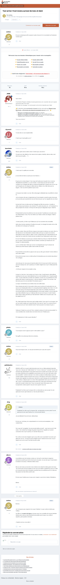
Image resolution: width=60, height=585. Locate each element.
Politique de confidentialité (7, 578)
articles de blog (28, 76)
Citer (20, 41)
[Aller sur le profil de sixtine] (4, 16)
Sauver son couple (21, 64)
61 (9, 44)
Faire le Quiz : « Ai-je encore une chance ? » (38, 73)
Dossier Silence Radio (22, 59)
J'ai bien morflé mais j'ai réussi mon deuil (31, 449)
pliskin (8, 327)
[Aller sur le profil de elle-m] (8, 460)
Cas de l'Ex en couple (38, 62)
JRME (8, 93)
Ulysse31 (8, 129)
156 (9, 377)
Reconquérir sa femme (38, 64)
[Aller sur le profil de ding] (8, 407)
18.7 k (9, 106)
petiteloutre (8, 365)
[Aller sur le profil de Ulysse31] (8, 134)
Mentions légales (19, 578)
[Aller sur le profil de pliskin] (8, 332)
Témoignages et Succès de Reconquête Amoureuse (29, 16)
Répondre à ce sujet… (15, 542)
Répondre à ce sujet (51, 25)
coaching (41, 76)
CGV (25, 578)
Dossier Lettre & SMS (38, 59)
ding (8, 402)
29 (9, 414)
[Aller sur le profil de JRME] (8, 99)
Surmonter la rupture (38, 66)
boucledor (8, 148)
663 (9, 161)
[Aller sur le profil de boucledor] (8, 153)
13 (9, 340)
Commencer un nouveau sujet (33, 25)
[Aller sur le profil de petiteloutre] (8, 370)
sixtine (10, 15)
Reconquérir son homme (23, 66)
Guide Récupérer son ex (23, 62)
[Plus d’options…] (56, 32)
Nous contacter (30, 581)
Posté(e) (21, 31)
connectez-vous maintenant (49, 534)
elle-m (8, 455)
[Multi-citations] (16, 41)
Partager (6, 19)
